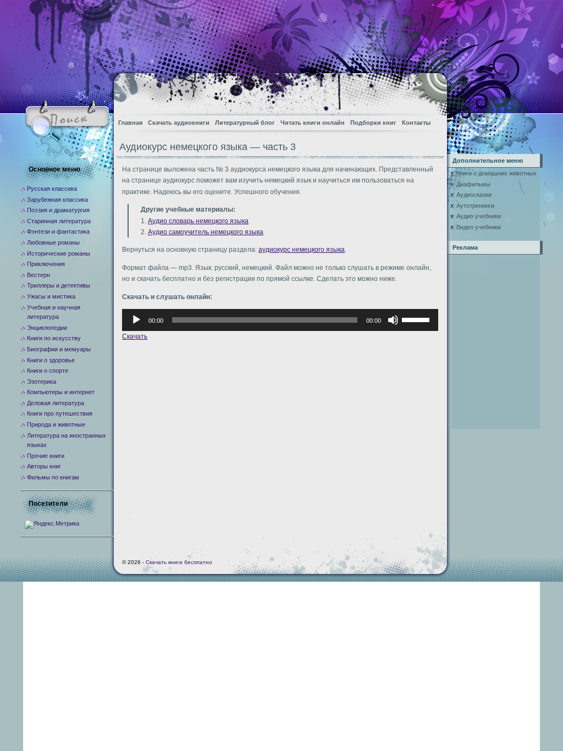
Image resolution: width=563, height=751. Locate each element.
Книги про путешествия (59, 413)
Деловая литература (55, 403)
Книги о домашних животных (496, 173)
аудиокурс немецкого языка (301, 249)
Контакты (416, 122)
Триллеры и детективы (58, 285)
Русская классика (52, 188)
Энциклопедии (47, 327)
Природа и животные (56, 424)
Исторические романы (58, 253)
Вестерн (38, 275)
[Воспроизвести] (136, 319)
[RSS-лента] (429, 91)
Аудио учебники (478, 216)
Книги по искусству (54, 338)
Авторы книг (44, 466)
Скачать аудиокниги (178, 122)
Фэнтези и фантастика (58, 231)
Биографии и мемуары (59, 349)
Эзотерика (41, 381)
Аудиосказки (474, 194)
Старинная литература (59, 221)
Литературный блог (245, 122)
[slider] (417, 319)
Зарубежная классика (57, 199)
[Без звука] (393, 319)
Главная (130, 122)
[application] (280, 320)
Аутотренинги (475, 205)
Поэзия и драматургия (58, 210)
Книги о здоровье (51, 360)
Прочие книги (45, 455)
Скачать (134, 336)
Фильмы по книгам (53, 477)
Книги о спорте (47, 370)
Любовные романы (53, 242)
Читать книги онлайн (312, 122)
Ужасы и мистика (51, 296)
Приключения (46, 264)
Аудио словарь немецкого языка (198, 221)
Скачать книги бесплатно (179, 562)
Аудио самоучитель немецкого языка (205, 232)
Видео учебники (478, 227)
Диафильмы (473, 184)
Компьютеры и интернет (61, 392)
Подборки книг (373, 122)
